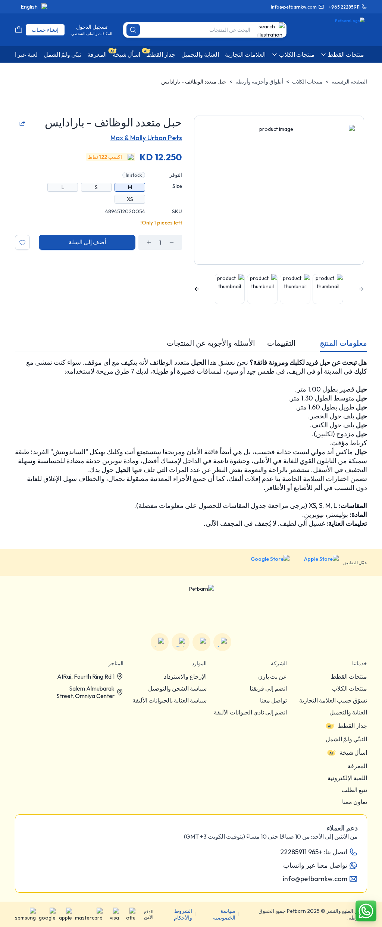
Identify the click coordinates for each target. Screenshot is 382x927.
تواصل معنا (273, 700)
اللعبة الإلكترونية (347, 778)
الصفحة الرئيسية (349, 81)
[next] (197, 289)
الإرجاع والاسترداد (185, 676)
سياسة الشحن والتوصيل (177, 688)
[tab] (343, 343)
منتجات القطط (349, 676)
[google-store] (264, 562)
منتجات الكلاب (307, 81)
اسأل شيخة (353, 752)
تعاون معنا (354, 801)
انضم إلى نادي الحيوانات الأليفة (250, 712)
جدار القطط (352, 725)
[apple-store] (316, 562)
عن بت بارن (272, 676)
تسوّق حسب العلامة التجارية (333, 700)
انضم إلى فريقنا (268, 688)
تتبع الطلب (354, 790)
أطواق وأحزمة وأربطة (259, 81)
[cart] (18, 30)
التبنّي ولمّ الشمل (346, 739)
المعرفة (357, 766)
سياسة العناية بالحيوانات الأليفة (169, 700)
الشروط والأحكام (183, 914)
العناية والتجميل (348, 712)
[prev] (361, 289)
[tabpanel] (191, 443)
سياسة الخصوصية (224, 914)
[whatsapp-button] (366, 911)
